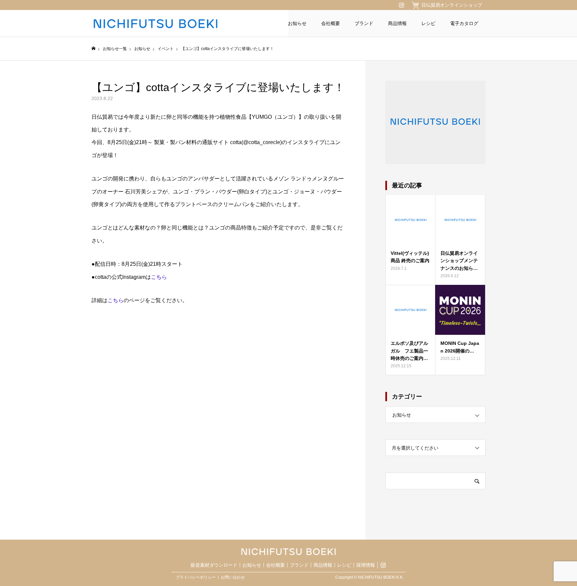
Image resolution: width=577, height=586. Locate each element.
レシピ (428, 23)
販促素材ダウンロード (214, 565)
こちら (159, 277)
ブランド (364, 23)
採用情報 (365, 565)
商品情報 (397, 23)
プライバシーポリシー (196, 577)
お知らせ (297, 23)
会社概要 (330, 23)
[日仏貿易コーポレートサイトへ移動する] (93, 48)
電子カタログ (464, 23)
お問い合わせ (233, 577)
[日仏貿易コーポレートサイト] (171, 23)
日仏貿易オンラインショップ (451, 5)
